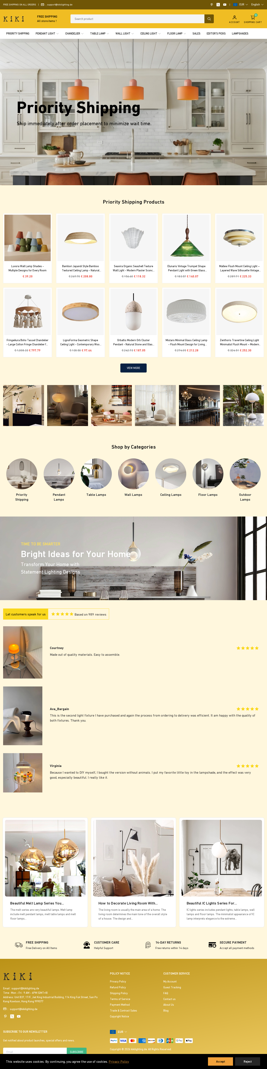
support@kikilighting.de (59, 4)
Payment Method (120, 1004)
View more (133, 368)
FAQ (165, 993)
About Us (168, 1004)
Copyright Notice (119, 1016)
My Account (170, 981)
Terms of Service (120, 999)
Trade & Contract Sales (123, 1010)
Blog (166, 1010)
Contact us (169, 999)
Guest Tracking (172, 987)
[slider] (62, 613)
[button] (243, 5)
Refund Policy (118, 987)
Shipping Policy (119, 993)
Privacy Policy (119, 1061)
